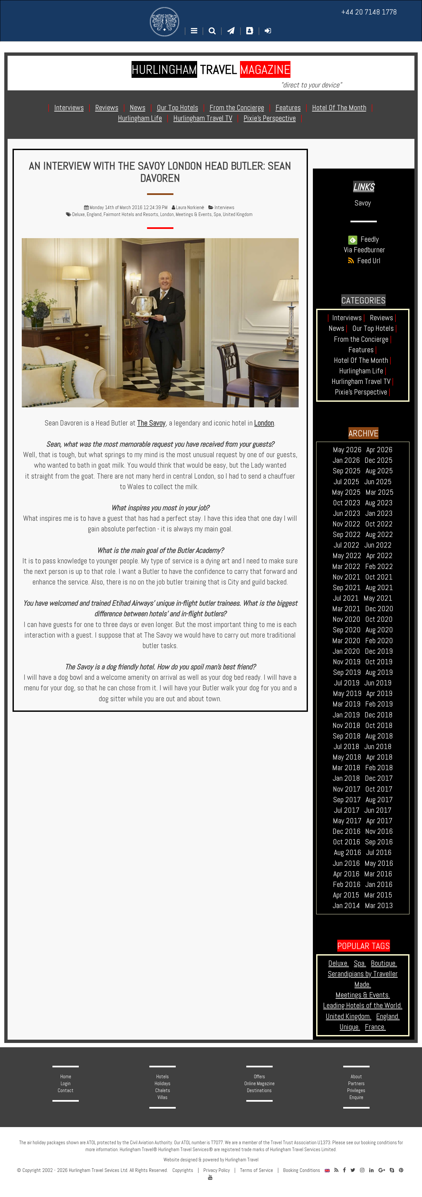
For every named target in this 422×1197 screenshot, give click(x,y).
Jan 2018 (346, 778)
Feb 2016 (346, 884)
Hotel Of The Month (362, 360)
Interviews (224, 207)
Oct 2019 (378, 662)
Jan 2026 (346, 460)
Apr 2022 (379, 555)
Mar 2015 (378, 895)
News (338, 328)
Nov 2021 (346, 577)
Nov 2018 (346, 725)
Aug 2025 (379, 471)
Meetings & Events (194, 214)
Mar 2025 (380, 492)
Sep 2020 (347, 630)
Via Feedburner (364, 250)
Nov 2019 (346, 662)
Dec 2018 (379, 715)
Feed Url (367, 261)
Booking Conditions (301, 1170)
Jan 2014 (346, 905)
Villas (162, 1097)
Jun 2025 (378, 482)
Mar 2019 (346, 704)
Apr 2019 (379, 693)
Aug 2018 (379, 736)
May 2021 (378, 598)
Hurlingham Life (362, 371)
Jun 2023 (346, 513)
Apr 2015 (346, 895)
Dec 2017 (379, 778)
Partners (356, 1084)
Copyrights (182, 1170)
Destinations (259, 1090)
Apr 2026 (379, 450)
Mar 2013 (379, 905)
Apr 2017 (379, 821)
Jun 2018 (378, 746)
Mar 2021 (346, 609)
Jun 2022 (378, 545)
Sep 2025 (347, 471)
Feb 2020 (379, 641)
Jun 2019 (377, 683)
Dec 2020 (379, 609)
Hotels (162, 1077)
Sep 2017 (347, 799)
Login (66, 1084)
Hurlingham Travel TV (363, 381)
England (94, 214)
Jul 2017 (346, 810)
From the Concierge (363, 339)
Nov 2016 (379, 831)
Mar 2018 (346, 767)
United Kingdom (238, 214)
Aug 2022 (379, 534)
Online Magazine (259, 1084)
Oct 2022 (379, 524)
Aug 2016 (347, 852)
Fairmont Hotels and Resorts (131, 214)
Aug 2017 (379, 799)
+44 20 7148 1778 (369, 12)
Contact (66, 1090)
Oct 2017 (378, 789)
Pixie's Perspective (362, 392)
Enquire (356, 1097)
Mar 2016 (378, 874)
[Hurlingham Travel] (164, 22)
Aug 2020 (379, 630)
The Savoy (151, 423)
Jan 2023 (379, 513)
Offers (259, 1077)
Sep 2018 (347, 736)
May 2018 (347, 757)
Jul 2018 (346, 746)
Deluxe (78, 214)
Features (362, 350)
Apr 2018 (379, 757)
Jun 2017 (377, 810)
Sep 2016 (379, 842)
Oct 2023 (346, 503)
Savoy (362, 203)
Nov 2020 (346, 619)
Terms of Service (256, 1170)
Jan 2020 (346, 651)
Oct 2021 (379, 577)
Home (65, 1077)
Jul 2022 (346, 545)
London (167, 214)
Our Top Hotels (374, 328)
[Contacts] (249, 31)
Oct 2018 (379, 725)
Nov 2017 (346, 789)
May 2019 (347, 693)
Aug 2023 (379, 503)
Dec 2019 (379, 651)
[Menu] (194, 31)
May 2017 (347, 821)
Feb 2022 (379, 566)
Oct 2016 (346, 842)
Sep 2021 (347, 587)
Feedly (368, 239)
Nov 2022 (346, 524)
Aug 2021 (379, 587)
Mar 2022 (346, 566)
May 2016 (379, 863)
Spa (217, 214)
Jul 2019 (346, 683)
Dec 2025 (379, 460)
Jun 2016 (346, 863)
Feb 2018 (379, 767)
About (356, 1077)
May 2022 (347, 555)
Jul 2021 (346, 598)
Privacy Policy (216, 1170)
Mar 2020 (346, 641)
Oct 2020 (379, 619)
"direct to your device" (311, 85)
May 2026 (347, 450)
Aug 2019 (379, 672)
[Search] (212, 31)
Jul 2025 (346, 482)
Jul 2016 (378, 852)
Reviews (383, 318)
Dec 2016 (346, 831)
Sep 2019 (347, 672)
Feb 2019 (379, 704)
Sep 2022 (347, 534)
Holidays (162, 1084)
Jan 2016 (378, 884)
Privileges (356, 1090)
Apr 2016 (346, 874)
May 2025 (346, 492)
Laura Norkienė (190, 207)
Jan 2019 (346, 715)
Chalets (162, 1090)
